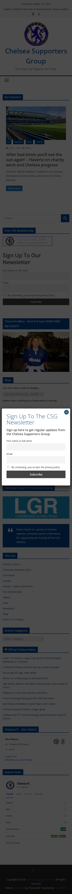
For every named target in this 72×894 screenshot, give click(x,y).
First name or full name (19, 440)
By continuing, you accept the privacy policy (35, 467)
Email (9, 454)
